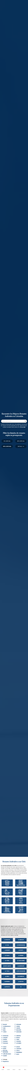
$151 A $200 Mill (7, 446)
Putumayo (5, 1043)
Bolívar (18, 1037)
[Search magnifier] (25, 421)
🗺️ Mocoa (20, 981)
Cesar (17, 1039)
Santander (18, 1031)
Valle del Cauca (7, 1053)
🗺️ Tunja (7, 971)
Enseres (20, 912)
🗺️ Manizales (21, 966)
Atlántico (18, 1035)
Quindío (18, 1028)
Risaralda (18, 1030)
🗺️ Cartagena (21, 960)
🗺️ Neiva (7, 976)
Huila (4, 1028)
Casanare (18, 1048)
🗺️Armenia (7, 981)
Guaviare (5, 1041)
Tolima (4, 1031)
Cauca (4, 1046)
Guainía (5, 1039)
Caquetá (5, 1037)
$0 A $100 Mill (7, 441)
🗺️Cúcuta (7, 986)
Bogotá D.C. (6, 1061)
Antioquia (18, 1024)
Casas (7, 885)
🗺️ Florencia (21, 976)
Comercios (7, 912)
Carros (7, 903)
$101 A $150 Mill (21, 441)
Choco (18, 1050)
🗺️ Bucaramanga (20, 971)
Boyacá (5, 1024)
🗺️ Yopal (7, 960)
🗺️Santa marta (7, 966)
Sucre (17, 1054)
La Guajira (18, 1043)
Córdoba (18, 1041)
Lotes (21, 894)
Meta (4, 1030)
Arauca (18, 1046)
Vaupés (5, 1055)
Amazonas (5, 1035)
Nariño (4, 1048)
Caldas (18, 1026)
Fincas (7, 894)
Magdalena (19, 1052)
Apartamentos (20, 885)
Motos (21, 903)
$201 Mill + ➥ (21, 446)
